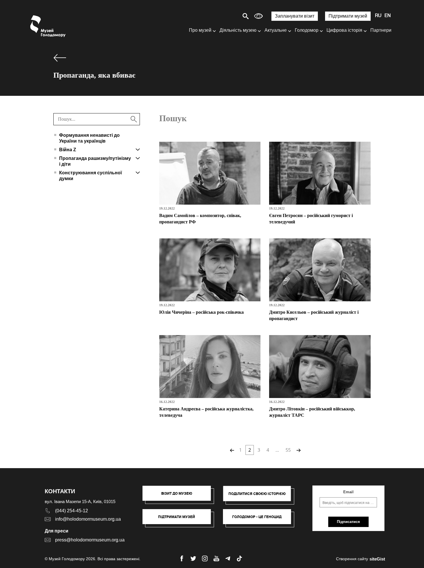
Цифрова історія (344, 30)
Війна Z (67, 149)
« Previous (231, 450)
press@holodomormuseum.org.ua (90, 539)
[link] (179, 519)
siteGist (377, 558)
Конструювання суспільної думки (90, 175)
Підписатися (348, 522)
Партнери (380, 30)
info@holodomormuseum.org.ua (88, 519)
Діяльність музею (237, 30)
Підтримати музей (348, 16)
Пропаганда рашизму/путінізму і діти (95, 161)
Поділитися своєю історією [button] (257, 494)
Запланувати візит (294, 16)
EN (387, 16)
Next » (298, 450)
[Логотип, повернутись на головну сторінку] (48, 26)
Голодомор (306, 30)
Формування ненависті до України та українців (89, 138)
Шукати (225, 16)
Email (348, 492)
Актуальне (275, 30)
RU (378, 16)
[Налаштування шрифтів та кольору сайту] (258, 16)
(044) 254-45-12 (71, 510)
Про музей (200, 30)
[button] (179, 496)
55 (288, 450)
